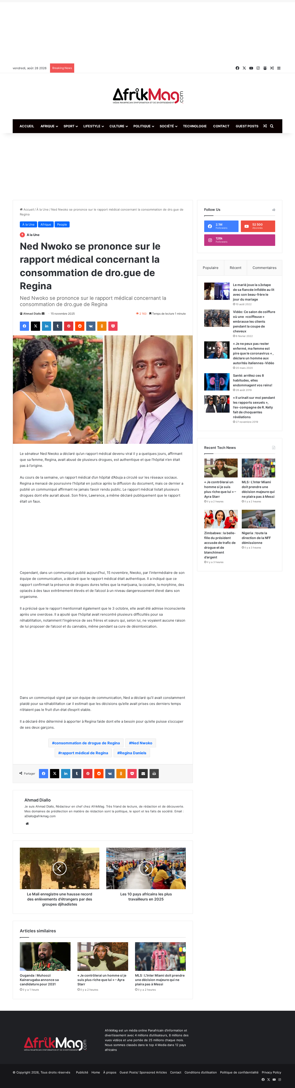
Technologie (195, 126)
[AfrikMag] (147, 96)
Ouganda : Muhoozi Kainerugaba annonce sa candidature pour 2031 (39, 979)
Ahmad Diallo (32, 313)
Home (95, 1072)
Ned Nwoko (141, 743)
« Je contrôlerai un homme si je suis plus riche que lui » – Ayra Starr (101, 979)
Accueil (27, 126)
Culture (116, 126)
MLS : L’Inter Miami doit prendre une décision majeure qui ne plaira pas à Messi (160, 979)
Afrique (48, 126)
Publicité (82, 1072)
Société (167, 126)
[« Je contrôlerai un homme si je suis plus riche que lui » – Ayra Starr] (102, 956)
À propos (109, 1072)
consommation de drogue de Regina (87, 743)
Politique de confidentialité (239, 1072)
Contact (221, 126)
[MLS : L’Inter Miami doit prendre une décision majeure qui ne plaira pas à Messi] (160, 956)
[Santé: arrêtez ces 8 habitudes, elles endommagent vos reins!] (217, 381)
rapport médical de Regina (84, 753)
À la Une (42, 209)
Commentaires (265, 267)
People (62, 224)
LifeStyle (91, 126)
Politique (142, 126)
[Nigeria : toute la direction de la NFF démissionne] (258, 519)
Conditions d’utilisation (201, 1072)
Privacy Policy (271, 1072)
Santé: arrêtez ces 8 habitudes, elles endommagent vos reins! (252, 380)
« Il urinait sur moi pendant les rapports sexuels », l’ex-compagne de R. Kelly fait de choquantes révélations (254, 407)
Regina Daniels (133, 753)
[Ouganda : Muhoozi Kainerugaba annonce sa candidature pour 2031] (45, 956)
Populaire (210, 267)
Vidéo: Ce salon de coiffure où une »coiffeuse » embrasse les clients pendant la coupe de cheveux (254, 321)
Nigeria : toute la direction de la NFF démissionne (256, 538)
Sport (69, 126)
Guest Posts (247, 126)
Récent (235, 267)
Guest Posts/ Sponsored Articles (143, 1072)
